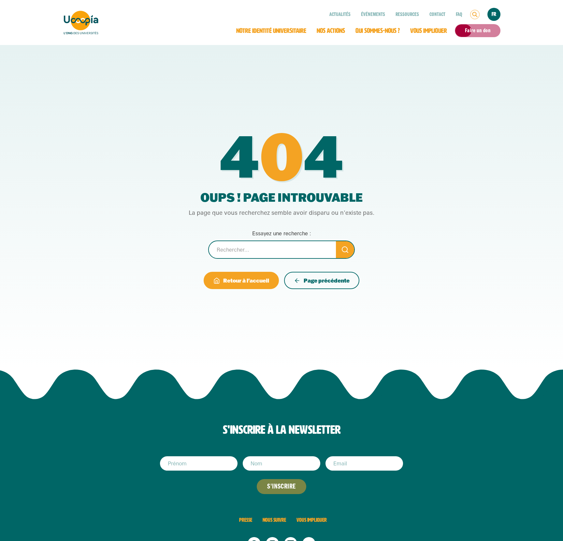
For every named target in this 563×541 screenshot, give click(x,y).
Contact (437, 14)
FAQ (459, 14)
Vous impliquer (428, 30)
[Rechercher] (475, 14)
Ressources (407, 14)
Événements (373, 14)
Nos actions (331, 30)
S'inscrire (281, 486)
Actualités (340, 14)
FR (494, 14)
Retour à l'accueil (246, 280)
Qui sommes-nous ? (377, 30)
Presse (245, 520)
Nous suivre (274, 520)
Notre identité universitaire (271, 30)
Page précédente (327, 280)
